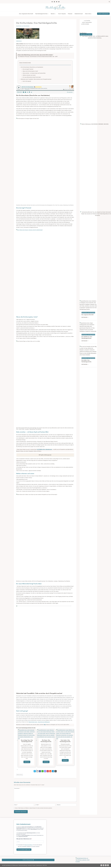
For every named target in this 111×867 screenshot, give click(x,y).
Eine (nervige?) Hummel (28, 69)
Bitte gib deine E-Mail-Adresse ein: (24, 838)
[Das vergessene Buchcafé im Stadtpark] (45, 648)
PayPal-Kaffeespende (103, 13)
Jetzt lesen (27, 762)
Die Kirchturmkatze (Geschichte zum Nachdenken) (32, 67)
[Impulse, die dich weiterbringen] (45, 272)
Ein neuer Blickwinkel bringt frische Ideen (32, 77)
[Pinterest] (52, 2)
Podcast (70, 13)
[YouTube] (57, 2)
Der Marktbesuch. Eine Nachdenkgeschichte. (87, 337)
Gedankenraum (79, 13)
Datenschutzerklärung (29, 844)
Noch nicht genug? (27, 81)
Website (58, 804)
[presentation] (27, 734)
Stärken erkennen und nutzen (29, 75)
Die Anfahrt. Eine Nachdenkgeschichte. (87, 360)
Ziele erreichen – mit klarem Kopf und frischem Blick (34, 73)
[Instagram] (54, 2)
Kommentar (17, 788)
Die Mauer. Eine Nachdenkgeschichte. (46, 740)
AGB (44, 865)
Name (16, 804)
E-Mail (37, 804)
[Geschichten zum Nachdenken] (83, 859)
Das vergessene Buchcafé (26, 13)
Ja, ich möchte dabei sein (24, 849)
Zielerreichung (19, 40)
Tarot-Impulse (62, 13)
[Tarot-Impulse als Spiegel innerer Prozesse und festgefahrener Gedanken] (94, 78)
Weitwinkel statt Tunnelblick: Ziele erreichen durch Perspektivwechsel (36, 79)
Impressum (30, 865)
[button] (35, 771)
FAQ (46, 865)
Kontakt (34, 865)
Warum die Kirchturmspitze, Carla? (30, 71)
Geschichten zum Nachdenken (22, 26)
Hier (45, 724)
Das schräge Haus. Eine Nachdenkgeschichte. (27, 740)
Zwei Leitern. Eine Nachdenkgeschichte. (65, 740)
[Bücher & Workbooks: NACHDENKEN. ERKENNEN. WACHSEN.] (94, 166)
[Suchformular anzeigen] (109, 1)
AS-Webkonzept (15, 865)
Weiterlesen (85, 317)
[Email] (59, 2)
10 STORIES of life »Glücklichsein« (44, 449)
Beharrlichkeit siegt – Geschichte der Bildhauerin (39, 722)
